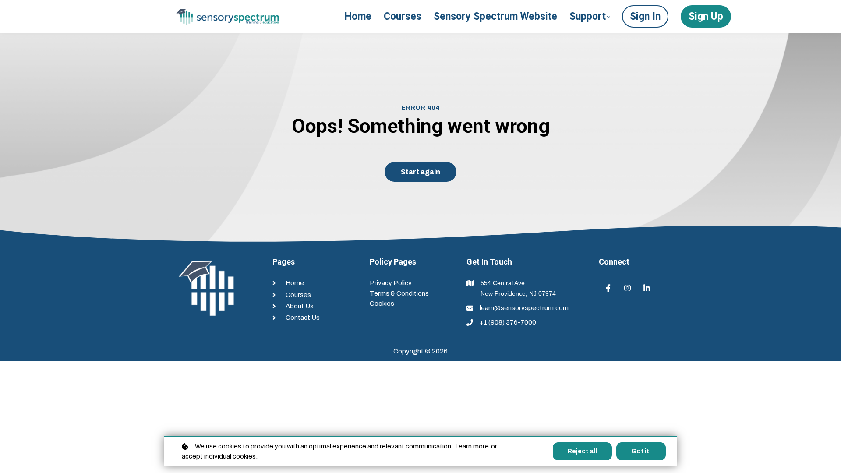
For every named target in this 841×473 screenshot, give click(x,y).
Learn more (472, 446)
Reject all (582, 451)
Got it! (641, 451)
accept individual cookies (219, 456)
